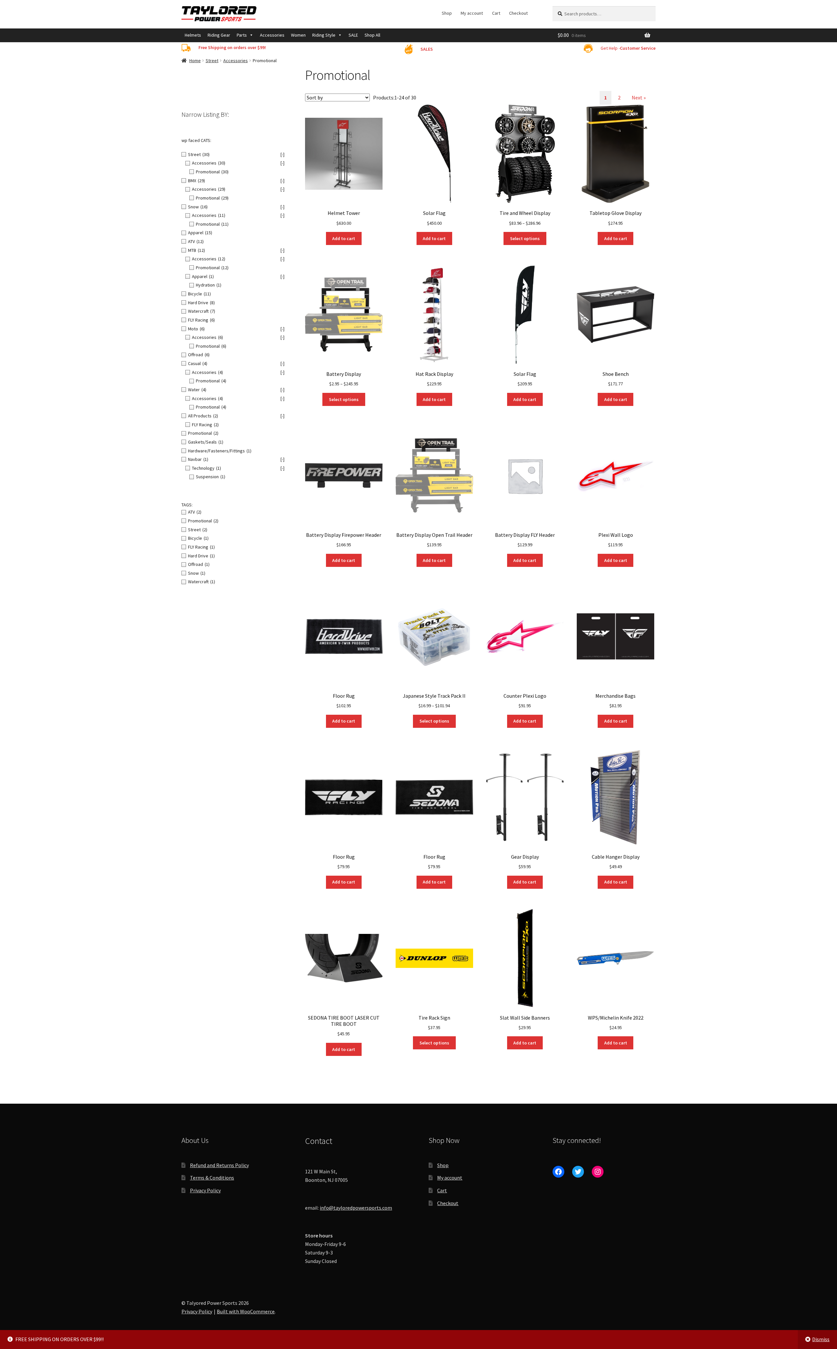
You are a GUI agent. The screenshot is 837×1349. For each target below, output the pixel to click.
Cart (496, 13)
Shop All (372, 35)
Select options (525, 238)
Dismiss (820, 1339)
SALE (353, 35)
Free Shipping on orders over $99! (232, 47)
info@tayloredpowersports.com (356, 1207)
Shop (447, 13)
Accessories (272, 35)
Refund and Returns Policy (219, 1165)
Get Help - (628, 48)
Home (195, 60)
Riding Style (323, 35)
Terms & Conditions (212, 1177)
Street (212, 60)
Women (298, 35)
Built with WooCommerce (246, 1311)
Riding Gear (219, 35)
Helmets (193, 35)
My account (472, 13)
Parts (242, 35)
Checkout (518, 13)
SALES (426, 49)
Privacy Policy (205, 1190)
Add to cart (343, 238)
